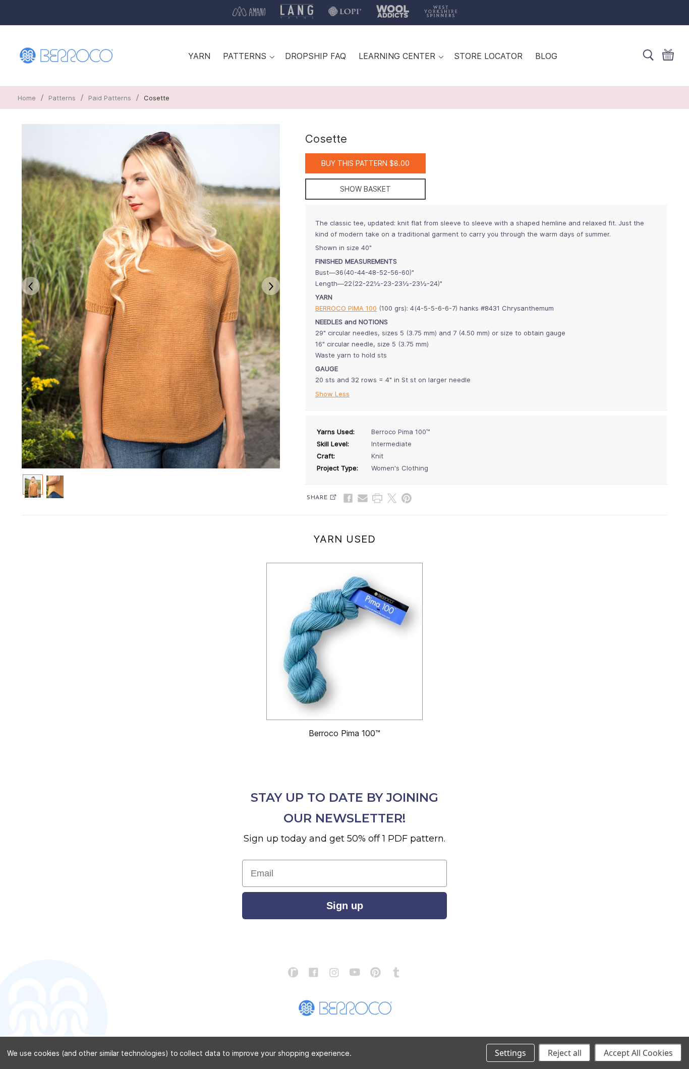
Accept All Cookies (638, 1052)
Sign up (344, 905)
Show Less (332, 394)
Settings (510, 1052)
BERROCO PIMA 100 (346, 308)
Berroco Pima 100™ (344, 733)
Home (27, 98)
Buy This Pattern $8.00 (365, 163)
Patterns (62, 98)
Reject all (565, 1052)
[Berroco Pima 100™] (344, 641)
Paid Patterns (109, 98)
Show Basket (365, 189)
